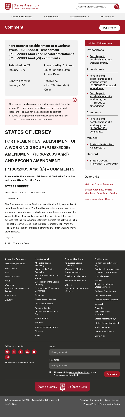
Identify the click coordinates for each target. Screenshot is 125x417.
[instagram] (7, 357)
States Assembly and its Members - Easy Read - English (101, 191)
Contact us (100, 336)
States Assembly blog (105, 319)
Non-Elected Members (75, 280)
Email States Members (75, 276)
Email (52, 346)
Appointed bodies (43, 308)
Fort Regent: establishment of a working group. (101, 59)
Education (99, 308)
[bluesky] (7, 351)
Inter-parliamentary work (46, 327)
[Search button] (116, 6)
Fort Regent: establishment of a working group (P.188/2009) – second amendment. (103, 82)
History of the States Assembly (44, 270)
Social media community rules (19, 362)
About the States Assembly (43, 264)
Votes (7, 272)
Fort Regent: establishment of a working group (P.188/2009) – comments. (101, 125)
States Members (79, 16)
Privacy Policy (90, 404)
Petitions (99, 280)
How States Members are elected (47, 276)
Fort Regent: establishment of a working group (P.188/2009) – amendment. (101, 99)
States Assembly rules (45, 299)
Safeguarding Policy (110, 404)
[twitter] (14, 351)
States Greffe (41, 318)
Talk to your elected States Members (104, 285)
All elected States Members (73, 264)
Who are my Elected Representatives (74, 270)
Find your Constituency (105, 291)
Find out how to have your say (106, 264)
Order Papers (11, 268)
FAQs (37, 335)
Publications (10, 295)
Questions (39, 295)
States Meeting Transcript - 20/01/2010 (104, 162)
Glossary (39, 331)
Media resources (102, 327)
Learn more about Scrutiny (100, 199)
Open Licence (112, 400)
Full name (54, 360)
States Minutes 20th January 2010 (102, 146)
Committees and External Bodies (46, 312)
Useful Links (11, 404)
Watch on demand (13, 276)
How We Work (51, 16)
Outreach (99, 304)
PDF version (109, 27)
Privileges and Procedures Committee (47, 289)
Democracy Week (103, 295)
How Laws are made (44, 304)
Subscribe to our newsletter (102, 313)
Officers (68, 285)
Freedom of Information (91, 400)
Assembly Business (21, 16)
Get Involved (107, 16)
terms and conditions (79, 372)
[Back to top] (119, 411)
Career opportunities (104, 331)
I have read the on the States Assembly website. (75, 373)
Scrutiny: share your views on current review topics (107, 270)
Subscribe (112, 374)
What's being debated (15, 264)
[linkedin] (27, 351)
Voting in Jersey (102, 276)
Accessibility (38, 400)
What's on (9, 285)
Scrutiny (8, 300)
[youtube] (34, 351)
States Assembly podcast (107, 323)
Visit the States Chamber (99, 184)
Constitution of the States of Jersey (47, 283)
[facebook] (20, 351)
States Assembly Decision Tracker (17, 289)
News (7, 281)
